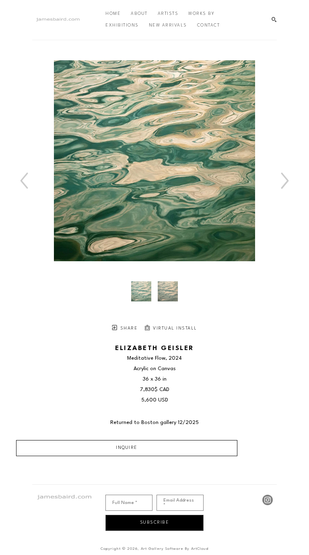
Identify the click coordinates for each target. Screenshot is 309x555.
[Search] (274, 20)
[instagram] (267, 500)
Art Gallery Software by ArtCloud (174, 549)
